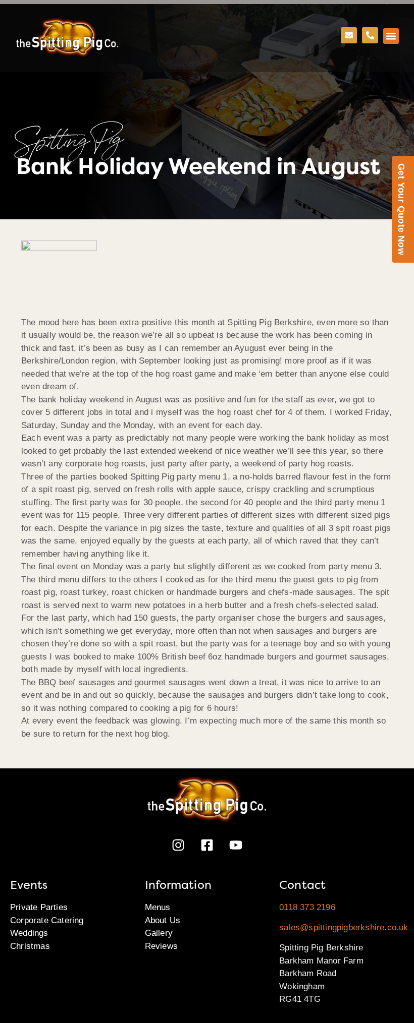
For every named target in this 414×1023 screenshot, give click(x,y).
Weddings (29, 933)
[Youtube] (236, 845)
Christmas (30, 946)
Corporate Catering (47, 920)
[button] (391, 36)
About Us (163, 920)
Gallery (159, 933)
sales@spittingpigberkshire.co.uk (343, 927)
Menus (158, 907)
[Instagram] (178, 845)
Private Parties (39, 907)
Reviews (161, 946)
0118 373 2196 (307, 907)
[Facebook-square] (207, 845)
